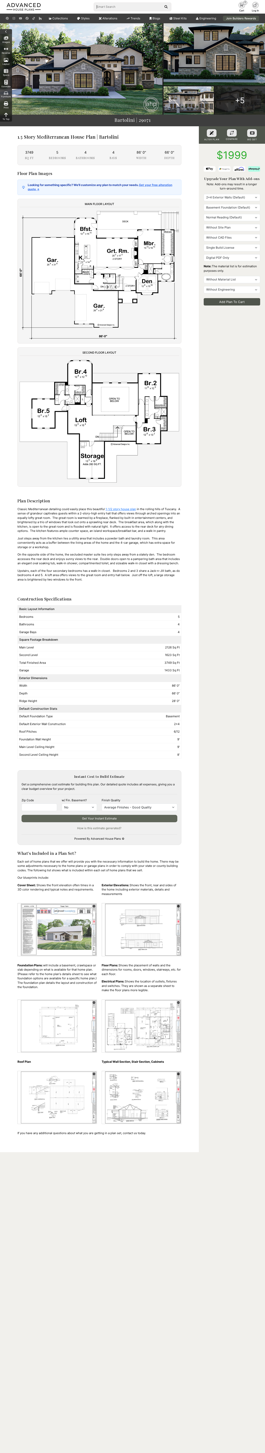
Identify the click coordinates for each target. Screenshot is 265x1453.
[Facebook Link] (27, 18)
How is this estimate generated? (99, 828)
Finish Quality (111, 800)
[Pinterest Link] (7, 18)
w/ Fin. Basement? (74, 800)
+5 (240, 100)
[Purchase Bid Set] (252, 133)
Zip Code (28, 800)
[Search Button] (166, 7)
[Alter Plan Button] (212, 133)
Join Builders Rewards (241, 18)
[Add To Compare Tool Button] (232, 133)
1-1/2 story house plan (121, 509)
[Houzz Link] (40, 18)
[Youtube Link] (20, 18)
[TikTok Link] (33, 18)
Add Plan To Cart (232, 302)
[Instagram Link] (13, 18)
